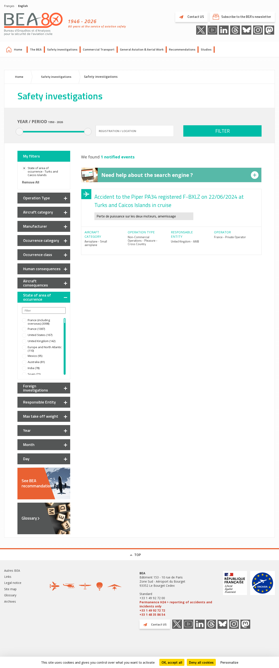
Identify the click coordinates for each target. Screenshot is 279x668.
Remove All (30, 182)
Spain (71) (34, 374)
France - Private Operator (230, 237)
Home (18, 49)
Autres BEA (12, 570)
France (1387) (36, 329)
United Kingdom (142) (41, 341)
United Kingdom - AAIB (185, 241)
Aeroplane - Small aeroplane (96, 243)
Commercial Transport (98, 49)
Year (27, 430)
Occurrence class (37, 254)
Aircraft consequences (35, 283)
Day (26, 458)
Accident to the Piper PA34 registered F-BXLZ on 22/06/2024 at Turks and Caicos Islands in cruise (169, 201)
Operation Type (36, 198)
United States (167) (40, 335)
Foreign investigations (35, 388)
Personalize (229, 662)
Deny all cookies (201, 662)
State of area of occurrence (37, 297)
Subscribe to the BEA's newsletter (246, 16)
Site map (10, 589)
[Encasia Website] (262, 594)
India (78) (33, 368)
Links (7, 577)
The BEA (36, 49)
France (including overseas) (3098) (39, 321)
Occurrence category (41, 240)
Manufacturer (35, 226)
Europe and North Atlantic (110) (44, 348)
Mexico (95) (35, 356)
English (23, 6)
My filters (31, 156)
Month (28, 444)
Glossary (29, 518)
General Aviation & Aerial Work (141, 49)
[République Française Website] (235, 594)
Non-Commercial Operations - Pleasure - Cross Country (142, 240)
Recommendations (182, 49)
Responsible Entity (39, 402)
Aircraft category (38, 212)
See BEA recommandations (38, 483)
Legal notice (12, 583)
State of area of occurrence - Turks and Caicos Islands (43, 171)
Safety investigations (62, 49)
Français (9, 6)
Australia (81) (36, 362)
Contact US (195, 16)
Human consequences (42, 268)
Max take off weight (40, 416)
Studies (206, 49)
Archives (10, 601)
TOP (137, 554)
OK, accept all (172, 662)
